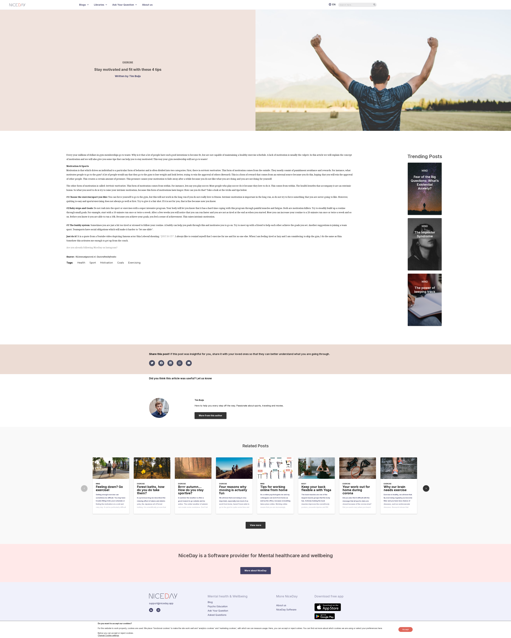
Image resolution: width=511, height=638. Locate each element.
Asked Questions (217, 615)
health (81, 262)
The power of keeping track (424, 290)
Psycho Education (218, 606)
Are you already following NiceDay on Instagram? (91, 247)
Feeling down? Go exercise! (109, 488)
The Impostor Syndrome (424, 234)
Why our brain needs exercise (395, 488)
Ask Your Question (123, 4)
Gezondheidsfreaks (106, 256)
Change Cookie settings (108, 635)
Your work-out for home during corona (356, 490)
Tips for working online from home (273, 488)
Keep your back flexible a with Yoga (316, 488)
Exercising (134, 262)
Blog (210, 602)
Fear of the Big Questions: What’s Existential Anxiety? (425, 182)
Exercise (128, 62)
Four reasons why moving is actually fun (233, 490)
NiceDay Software (286, 609)
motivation (106, 262)
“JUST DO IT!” (167, 236)
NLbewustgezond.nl (86, 256)
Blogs (82, 4)
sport (93, 262)
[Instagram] (158, 610)
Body (303, 484)
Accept (405, 629)
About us (147, 4)
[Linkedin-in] (151, 610)
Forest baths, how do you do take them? (150, 490)
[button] (152, 363)
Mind (425, 170)
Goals (120, 262)
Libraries (99, 4)
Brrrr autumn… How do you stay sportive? (191, 490)
